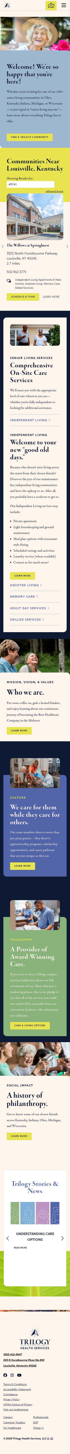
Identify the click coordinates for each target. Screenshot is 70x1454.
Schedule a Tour (23, 296)
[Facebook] (5, 1375)
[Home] (51, 1438)
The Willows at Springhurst (28, 245)
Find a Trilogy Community (30, 137)
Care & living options (30, 1025)
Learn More (51, 296)
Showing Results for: (20, 178)
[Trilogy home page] (35, 1338)
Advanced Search (54, 191)
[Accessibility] (48, 1438)
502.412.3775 (16, 272)
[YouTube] (19, 1375)
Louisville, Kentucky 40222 (19, 1365)
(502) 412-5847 (12, 1354)
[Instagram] (12, 1375)
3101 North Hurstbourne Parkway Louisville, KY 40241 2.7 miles (32, 258)
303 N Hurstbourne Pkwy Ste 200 (23, 1360)
